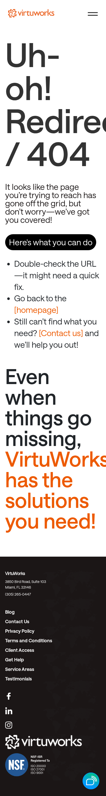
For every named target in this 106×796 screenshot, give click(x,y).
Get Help (14, 659)
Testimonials (18, 678)
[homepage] (36, 309)
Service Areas (19, 669)
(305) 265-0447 (18, 594)
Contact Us (17, 621)
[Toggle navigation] (92, 13)
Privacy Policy (19, 631)
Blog (10, 612)
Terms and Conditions (28, 640)
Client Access (19, 650)
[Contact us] (61, 333)
